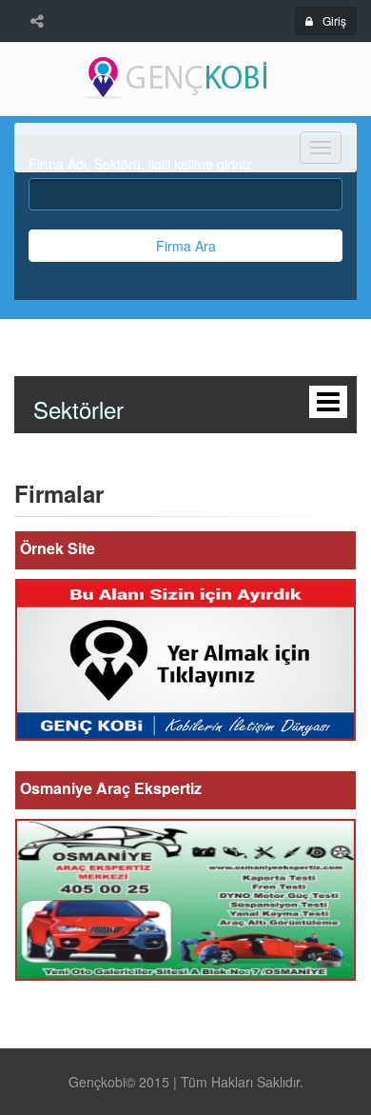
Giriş (334, 20)
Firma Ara (186, 245)
